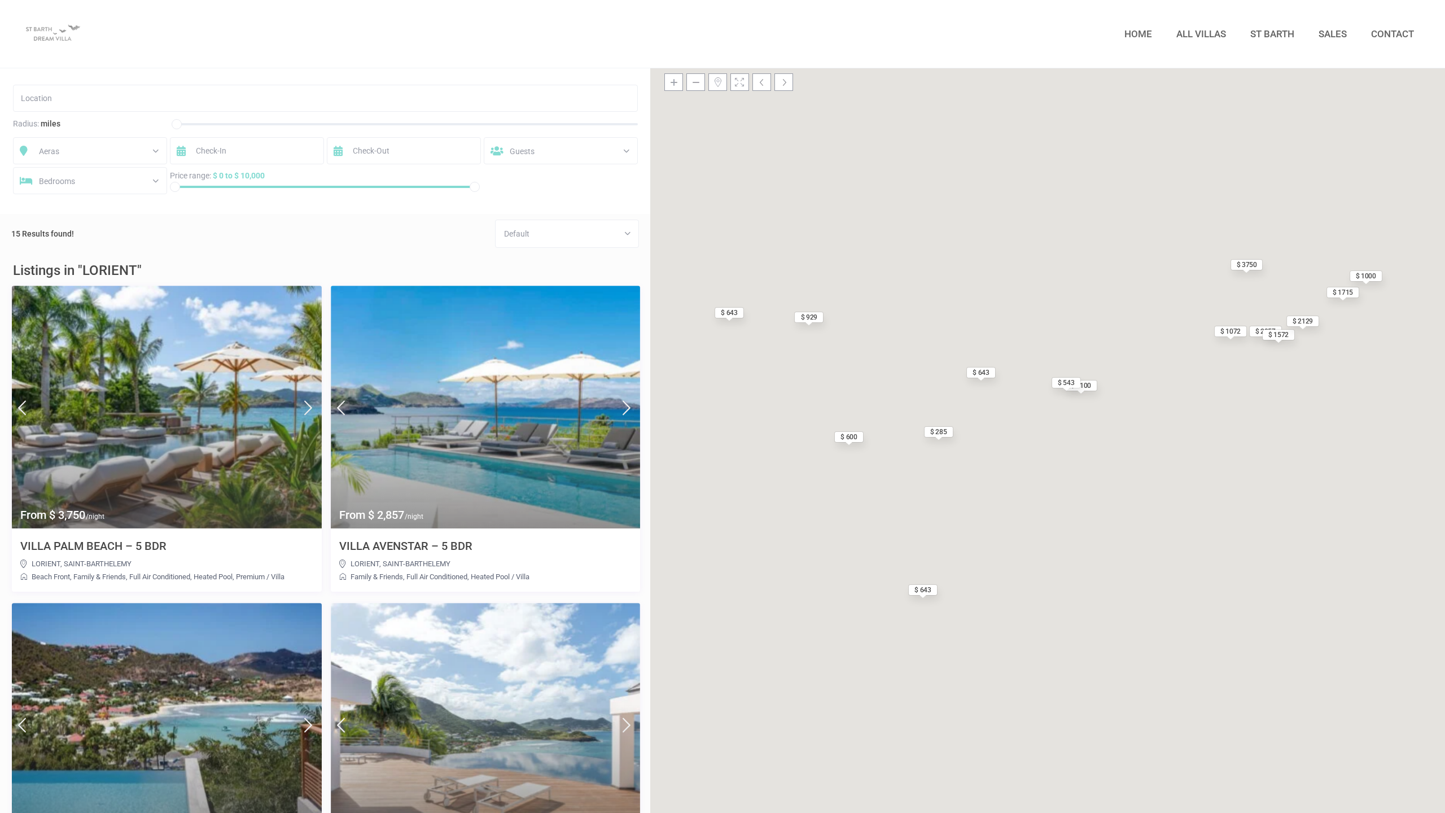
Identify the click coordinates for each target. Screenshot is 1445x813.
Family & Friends (99, 576)
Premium (250, 576)
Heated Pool (213, 576)
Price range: (190, 176)
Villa (277, 576)
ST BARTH (1272, 34)
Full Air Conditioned (159, 576)
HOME (1138, 34)
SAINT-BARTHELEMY (98, 564)
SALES (1333, 34)
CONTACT (1392, 34)
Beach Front (51, 576)
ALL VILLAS (1201, 34)
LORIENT (46, 564)
